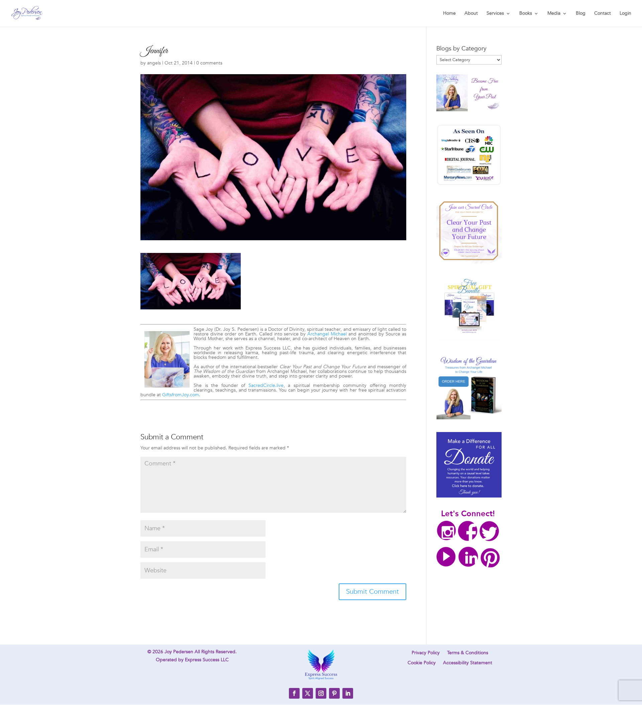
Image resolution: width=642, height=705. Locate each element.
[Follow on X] (307, 693)
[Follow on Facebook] (294, 693)
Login (625, 13)
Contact (602, 13)
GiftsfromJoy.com (180, 395)
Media (553, 13)
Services (495, 13)
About (471, 13)
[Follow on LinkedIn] (347, 693)
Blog (580, 13)
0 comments (209, 63)
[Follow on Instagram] (321, 693)
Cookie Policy (422, 663)
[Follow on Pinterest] (334, 693)
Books (525, 13)
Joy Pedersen (179, 652)
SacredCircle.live (266, 385)
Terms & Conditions (467, 653)
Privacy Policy (426, 653)
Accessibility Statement (467, 663)
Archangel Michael (327, 334)
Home (449, 13)
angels (154, 63)
